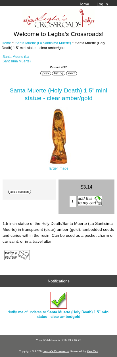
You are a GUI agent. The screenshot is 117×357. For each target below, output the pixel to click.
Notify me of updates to (58, 314)
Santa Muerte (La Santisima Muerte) (43, 43)
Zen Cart (92, 351)
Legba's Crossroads (56, 351)
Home (83, 4)
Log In (102, 4)
